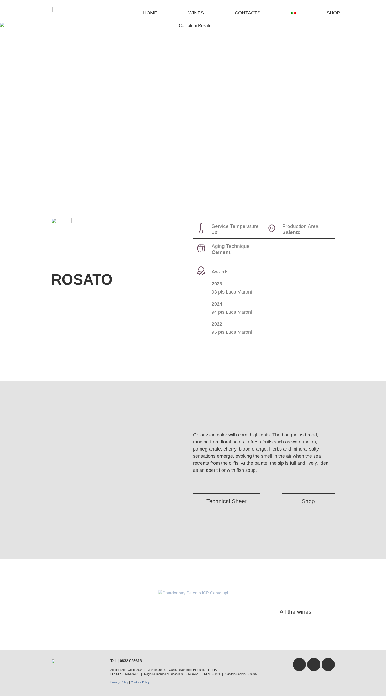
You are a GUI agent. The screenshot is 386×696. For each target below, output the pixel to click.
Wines (196, 12)
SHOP (333, 12)
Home (150, 12)
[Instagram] (328, 664)
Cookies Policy (140, 682)
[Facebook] (299, 664)
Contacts (247, 12)
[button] (8, 593)
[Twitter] (313, 664)
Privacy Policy (119, 682)
